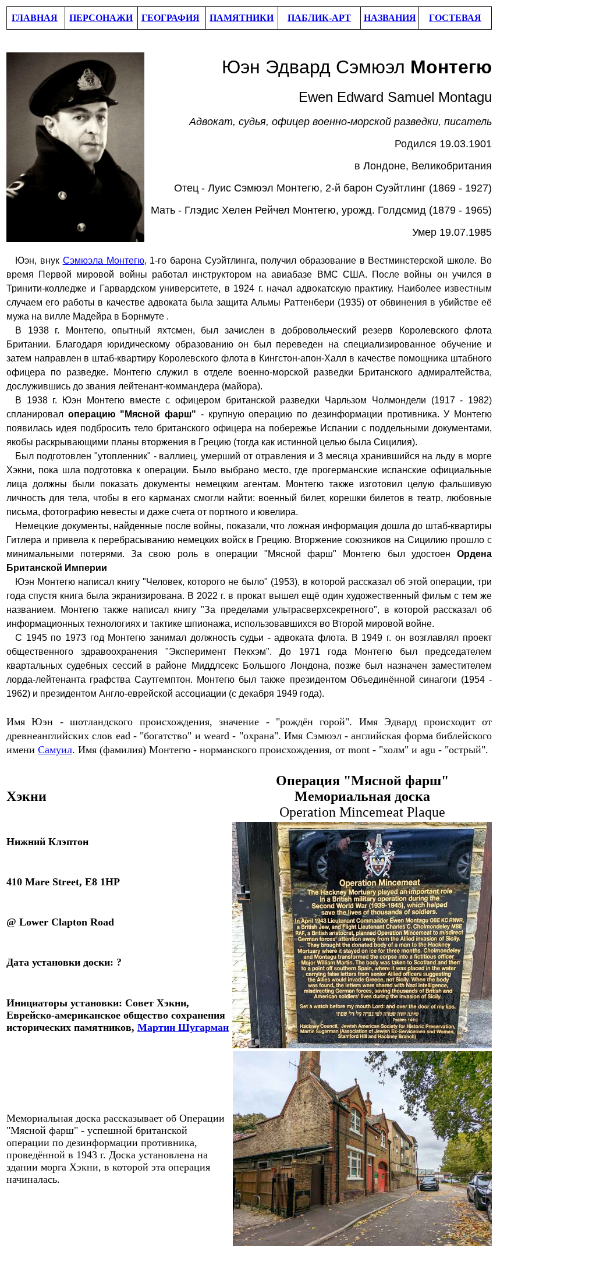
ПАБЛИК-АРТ (319, 18)
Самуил (55, 750)
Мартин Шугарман (183, 1027)
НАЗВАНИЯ (390, 18)
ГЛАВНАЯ (35, 18)
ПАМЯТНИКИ (242, 18)
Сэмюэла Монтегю (103, 260)
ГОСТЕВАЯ (455, 18)
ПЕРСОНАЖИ (101, 18)
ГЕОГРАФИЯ (170, 18)
